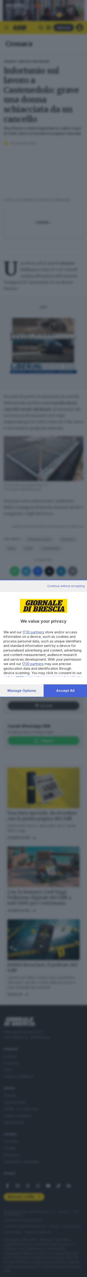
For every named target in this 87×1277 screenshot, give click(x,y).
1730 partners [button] (33, 632)
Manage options (21, 690)
